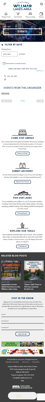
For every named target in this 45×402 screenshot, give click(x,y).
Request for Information (12, 362)
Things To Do (6, 17)
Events (41, 17)
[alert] (22, 63)
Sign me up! (22, 334)
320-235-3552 (29, 375)
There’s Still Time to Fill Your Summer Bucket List (32, 286)
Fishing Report (22, 213)
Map (22, 381)
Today (22, 101)
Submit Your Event (22, 182)
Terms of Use (25, 362)
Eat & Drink (18, 17)
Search (41, 4)
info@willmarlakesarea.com (22, 378)
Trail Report (22, 246)
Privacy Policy (35, 362)
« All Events (40, 71)
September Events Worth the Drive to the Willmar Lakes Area (10, 286)
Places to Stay (30, 17)
